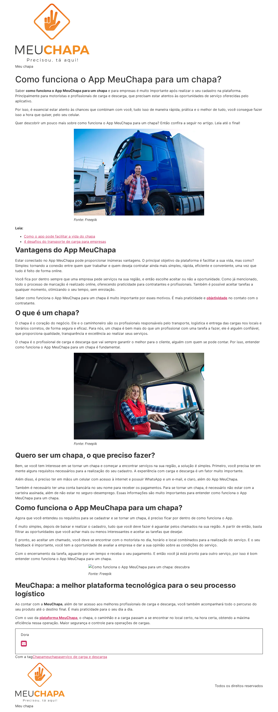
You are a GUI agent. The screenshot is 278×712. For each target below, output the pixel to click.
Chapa (38, 657)
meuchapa (51, 657)
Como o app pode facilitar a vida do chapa (59, 236)
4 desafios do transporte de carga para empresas (65, 241)
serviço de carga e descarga (83, 657)
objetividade (217, 298)
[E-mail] (24, 645)
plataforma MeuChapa (58, 618)
